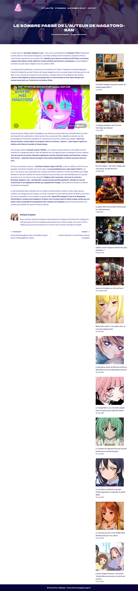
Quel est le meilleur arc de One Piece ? (110, 288)
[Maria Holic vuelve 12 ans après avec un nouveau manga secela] (111, 309)
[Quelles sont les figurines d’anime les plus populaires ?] (111, 230)
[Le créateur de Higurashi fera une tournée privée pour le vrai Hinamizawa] (111, 432)
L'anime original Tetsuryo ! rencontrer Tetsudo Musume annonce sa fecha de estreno (110, 576)
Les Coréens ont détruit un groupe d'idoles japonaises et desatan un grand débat (110, 492)
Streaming (60, 8)
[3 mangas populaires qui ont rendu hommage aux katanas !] (111, 108)
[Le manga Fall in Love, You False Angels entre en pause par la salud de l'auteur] (111, 391)
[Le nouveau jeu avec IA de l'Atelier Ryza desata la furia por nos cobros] (111, 516)
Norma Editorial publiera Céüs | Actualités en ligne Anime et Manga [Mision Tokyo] (29, 235)
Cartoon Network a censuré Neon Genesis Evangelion (74, 235)
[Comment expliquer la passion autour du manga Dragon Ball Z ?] (111, 67)
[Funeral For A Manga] (18, 8)
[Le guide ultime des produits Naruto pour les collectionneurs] (111, 190)
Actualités (48, 8)
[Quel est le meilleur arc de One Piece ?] (111, 271)
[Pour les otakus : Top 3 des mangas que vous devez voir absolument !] (111, 149)
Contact (92, 8)
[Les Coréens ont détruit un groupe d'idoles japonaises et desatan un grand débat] (111, 472)
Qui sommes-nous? (76, 8)
